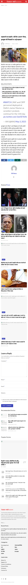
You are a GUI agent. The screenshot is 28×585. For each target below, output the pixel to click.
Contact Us (4, 570)
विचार (16, 547)
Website (3, 393)
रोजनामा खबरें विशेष (18, 545)
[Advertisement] (14, 21)
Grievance (3, 568)
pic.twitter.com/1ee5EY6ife (15, 117)
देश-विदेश (3, 551)
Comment (4, 361)
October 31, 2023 (12, 417)
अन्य (2, 547)
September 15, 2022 (13, 424)
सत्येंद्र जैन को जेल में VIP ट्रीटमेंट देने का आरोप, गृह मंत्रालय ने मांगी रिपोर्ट (16, 428)
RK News (8, 43)
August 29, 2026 (5, 212)
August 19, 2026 (5, 319)
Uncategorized (5, 545)
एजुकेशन (2, 549)
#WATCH (7, 102)
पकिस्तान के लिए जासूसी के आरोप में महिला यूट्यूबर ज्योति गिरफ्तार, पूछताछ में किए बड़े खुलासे (16, 496)
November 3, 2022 (12, 430)
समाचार (6, 5)
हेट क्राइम (17, 551)
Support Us (4, 562)
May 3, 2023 (15, 43)
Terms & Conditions (6, 564)
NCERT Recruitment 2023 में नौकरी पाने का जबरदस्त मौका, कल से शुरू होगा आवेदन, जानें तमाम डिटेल (16, 489)
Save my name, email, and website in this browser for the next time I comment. (15, 400)
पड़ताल (2, 553)
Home (2, 5)
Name (3, 379)
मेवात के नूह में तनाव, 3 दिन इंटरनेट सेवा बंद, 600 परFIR (16, 471)
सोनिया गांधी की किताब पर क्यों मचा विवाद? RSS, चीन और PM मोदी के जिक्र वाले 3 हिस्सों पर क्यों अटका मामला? (13, 236)
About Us (3, 560)
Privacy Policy (4, 566)
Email (3, 386)
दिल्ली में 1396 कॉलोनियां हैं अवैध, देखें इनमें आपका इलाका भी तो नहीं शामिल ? (10, 463)
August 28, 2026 (5, 266)
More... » (3, 522)
